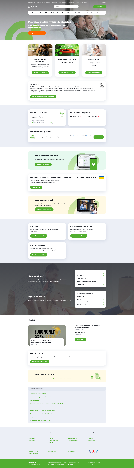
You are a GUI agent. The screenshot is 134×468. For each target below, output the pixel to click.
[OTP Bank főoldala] (33, 6)
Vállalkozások (40, 2)
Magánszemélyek (31, 2)
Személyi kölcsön (81, 276)
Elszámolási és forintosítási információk (40, 420)
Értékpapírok (80, 296)
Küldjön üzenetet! (52, 451)
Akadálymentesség (53, 440)
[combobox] (66, 6)
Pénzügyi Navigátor (61, 464)
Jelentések (90, 438)
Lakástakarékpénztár (82, 302)
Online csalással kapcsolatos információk (43, 96)
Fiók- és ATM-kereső (33, 451)
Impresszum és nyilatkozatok (54, 462)
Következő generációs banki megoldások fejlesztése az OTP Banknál (47, 404)
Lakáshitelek (80, 273)
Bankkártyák (31, 440)
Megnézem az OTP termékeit (39, 361)
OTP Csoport (71, 436)
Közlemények (91, 436)
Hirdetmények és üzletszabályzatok (71, 462)
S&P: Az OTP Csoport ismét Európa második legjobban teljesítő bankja (87, 326)
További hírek (80, 339)
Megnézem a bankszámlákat (44, 209)
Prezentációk (91, 440)
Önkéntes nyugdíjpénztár (83, 305)
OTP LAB (51, 443)
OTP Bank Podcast (80, 332)
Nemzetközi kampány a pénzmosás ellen (40, 407)
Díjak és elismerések (73, 440)
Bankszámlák (31, 438)
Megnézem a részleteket (37, 33)
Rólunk (77, 2)
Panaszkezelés (83, 2)
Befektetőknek (71, 2)
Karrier (50, 436)
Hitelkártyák (80, 284)
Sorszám (84, 135)
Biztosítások (31, 445)
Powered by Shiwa (92, 464)
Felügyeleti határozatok (36, 417)
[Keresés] (76, 6)
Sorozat (71, 135)
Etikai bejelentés (52, 464)
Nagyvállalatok (54, 2)
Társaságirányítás (72, 438)
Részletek (72, 120)
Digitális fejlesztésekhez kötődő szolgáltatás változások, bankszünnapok (53, 378)
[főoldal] (37, 463)
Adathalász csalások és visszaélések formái (41, 414)
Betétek (79, 299)
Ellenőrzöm (99, 137)
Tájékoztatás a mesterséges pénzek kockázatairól (42, 410)
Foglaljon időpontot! (33, 453)
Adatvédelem (70, 464)
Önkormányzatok (62, 2)
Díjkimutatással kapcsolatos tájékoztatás (40, 397)
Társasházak (47, 2)
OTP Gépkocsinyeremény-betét (85, 293)
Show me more (36, 187)
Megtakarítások (32, 443)
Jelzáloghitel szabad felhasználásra (86, 281)
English (104, 2)
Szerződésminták (34, 400)
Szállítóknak (52, 438)
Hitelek (30, 436)
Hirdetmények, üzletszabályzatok (38, 393)
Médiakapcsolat (72, 451)
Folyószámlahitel (81, 278)
